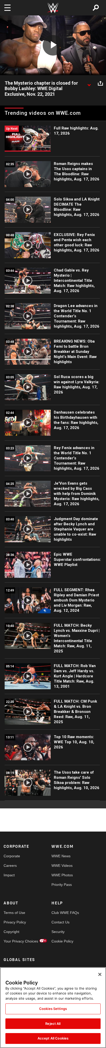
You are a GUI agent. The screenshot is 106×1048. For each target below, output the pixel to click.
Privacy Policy (15, 922)
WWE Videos (62, 865)
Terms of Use (14, 913)
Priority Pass (61, 885)
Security (58, 932)
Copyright (11, 932)
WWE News (60, 856)
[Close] (99, 974)
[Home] (53, 8)
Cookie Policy (62, 941)
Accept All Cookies (53, 1038)
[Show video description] (89, 83)
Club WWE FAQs (63, 913)
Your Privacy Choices (16, 941)
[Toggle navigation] (7, 8)
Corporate (12, 856)
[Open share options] (100, 83)
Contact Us (60, 922)
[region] (53, 1007)
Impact (9, 875)
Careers (10, 865)
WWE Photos (62, 875)
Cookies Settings (53, 1009)
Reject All (52, 1023)
